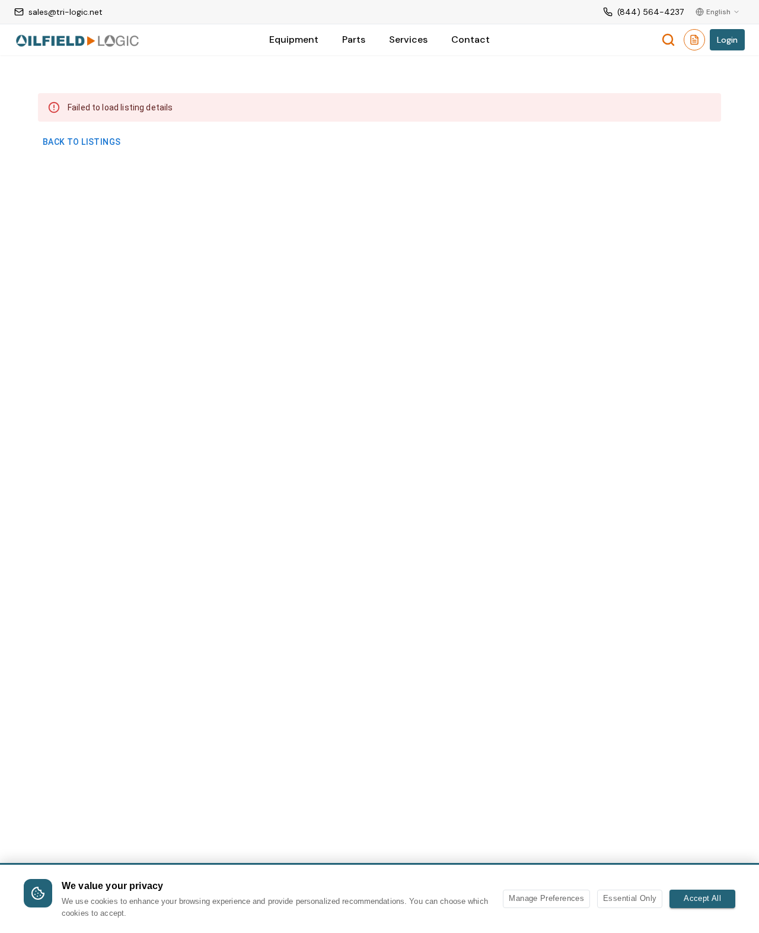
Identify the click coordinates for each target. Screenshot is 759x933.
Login (727, 39)
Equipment (293, 39)
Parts (353, 39)
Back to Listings (81, 142)
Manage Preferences (546, 898)
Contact (470, 39)
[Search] (668, 39)
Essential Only (629, 898)
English (718, 12)
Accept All (702, 898)
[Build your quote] (694, 42)
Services (408, 39)
